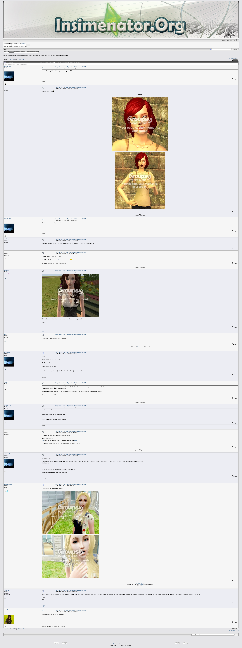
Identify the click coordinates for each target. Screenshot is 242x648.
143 (13, 59)
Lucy (43, 331)
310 (23, 59)
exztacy (6, 239)
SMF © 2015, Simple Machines (126, 643)
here (43, 440)
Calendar (25, 51)
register (23, 43)
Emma (43, 329)
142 (10, 59)
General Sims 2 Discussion (25, 55)
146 (20, 59)
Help (16, 51)
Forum (11, 51)
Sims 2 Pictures (36, 55)
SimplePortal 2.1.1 (121, 647)
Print (235, 60)
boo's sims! (139, 346)
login (18, 43)
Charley (6, 270)
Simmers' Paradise (12, 55)
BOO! (5, 334)
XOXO (141, 584)
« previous (231, 58)
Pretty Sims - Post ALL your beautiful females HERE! (54, 55)
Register (35, 51)
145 (18, 59)
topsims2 (56, 260)
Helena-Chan (8, 484)
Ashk (5, 87)
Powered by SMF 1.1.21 (114, 643)
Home (6, 51)
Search (20, 51)
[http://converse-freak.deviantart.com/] (7, 492)
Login (30, 51)
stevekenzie (7, 610)
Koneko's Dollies (139, 583)
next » (236, 58)
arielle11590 (7, 66)
